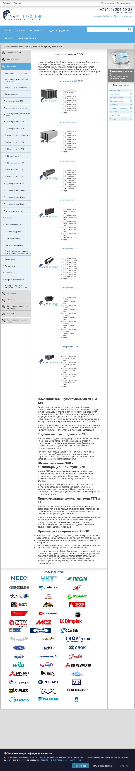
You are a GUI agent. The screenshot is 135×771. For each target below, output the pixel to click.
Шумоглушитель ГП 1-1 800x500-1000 (70, 212)
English (17, 3)
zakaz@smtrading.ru (102, 16)
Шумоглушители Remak (15, 197)
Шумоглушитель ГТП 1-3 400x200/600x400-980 (70, 316)
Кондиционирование (121, 108)
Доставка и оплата (27, 38)
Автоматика (11, 293)
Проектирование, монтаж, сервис (17, 321)
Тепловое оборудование (14, 232)
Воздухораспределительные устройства (16, 80)
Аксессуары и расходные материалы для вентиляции (16, 286)
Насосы (121, 112)
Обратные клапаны (12, 238)
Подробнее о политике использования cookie (60, 760)
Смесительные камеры (14, 245)
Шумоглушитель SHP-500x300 (70, 145)
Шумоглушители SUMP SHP (18, 135)
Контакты (8, 38)
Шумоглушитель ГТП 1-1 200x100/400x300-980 (70, 301)
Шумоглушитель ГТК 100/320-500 (70, 272)
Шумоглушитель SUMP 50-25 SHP (70, 98)
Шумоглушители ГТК (15, 163)
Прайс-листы (36, 30)
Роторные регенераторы (14, 280)
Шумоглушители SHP (16, 142)
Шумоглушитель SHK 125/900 (70, 184)
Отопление (11, 300)
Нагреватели (10, 259)
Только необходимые (102, 766)
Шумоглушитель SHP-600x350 (70, 149)
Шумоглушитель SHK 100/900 (70, 176)
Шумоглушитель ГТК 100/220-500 (70, 264)
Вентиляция (11, 66)
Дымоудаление (13, 59)
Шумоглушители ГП (15, 156)
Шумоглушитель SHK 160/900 (70, 188)
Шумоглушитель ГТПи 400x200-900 (70, 382)
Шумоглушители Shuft (15, 204)
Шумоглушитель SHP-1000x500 (70, 133)
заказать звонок (124, 16)
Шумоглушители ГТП (15, 170)
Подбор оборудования (59, 30)
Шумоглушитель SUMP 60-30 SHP (70, 106)
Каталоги (21, 30)
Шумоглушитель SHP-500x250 (70, 141)
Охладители (10, 273)
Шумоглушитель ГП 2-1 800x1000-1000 (70, 230)
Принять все (80, 766)
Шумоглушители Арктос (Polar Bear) (18, 115)
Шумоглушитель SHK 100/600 (70, 172)
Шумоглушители (11, 94)
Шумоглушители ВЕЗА (15, 183)
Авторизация (123, 3)
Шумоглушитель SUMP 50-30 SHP (70, 102)
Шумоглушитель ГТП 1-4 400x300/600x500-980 (70, 324)
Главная (8, 30)
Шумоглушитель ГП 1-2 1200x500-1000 (70, 218)
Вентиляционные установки (16, 74)
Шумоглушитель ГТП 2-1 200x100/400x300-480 (70, 332)
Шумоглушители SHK (16, 149)
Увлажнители (10, 266)
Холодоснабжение (14, 52)
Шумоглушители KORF (15, 122)
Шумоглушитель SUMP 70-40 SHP (70, 110)
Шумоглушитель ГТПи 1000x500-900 (70, 364)
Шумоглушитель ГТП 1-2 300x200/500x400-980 (70, 309)
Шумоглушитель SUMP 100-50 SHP (70, 93)
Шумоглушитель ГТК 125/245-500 (70, 276)
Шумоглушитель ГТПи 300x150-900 (70, 376)
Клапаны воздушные (13, 225)
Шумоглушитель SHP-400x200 (70, 137)
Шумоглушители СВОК (15, 129)
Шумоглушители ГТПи (16, 177)
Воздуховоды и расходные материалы (17, 307)
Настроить (123, 766)
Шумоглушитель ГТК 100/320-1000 (70, 268)
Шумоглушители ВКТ (14, 101)
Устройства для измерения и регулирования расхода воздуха (18, 252)
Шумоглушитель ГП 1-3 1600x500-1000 (70, 224)
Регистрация (107, 3)
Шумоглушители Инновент (16, 190)
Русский (7, 3)
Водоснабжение (121, 97)
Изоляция (10, 314)
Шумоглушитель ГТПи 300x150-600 (70, 370)
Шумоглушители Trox (14, 211)
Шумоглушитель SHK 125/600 (70, 180)
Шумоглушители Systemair (16, 108)
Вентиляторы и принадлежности (17, 87)
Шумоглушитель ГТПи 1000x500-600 (70, 358)
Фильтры (8, 218)
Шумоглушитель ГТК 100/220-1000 (70, 260)
